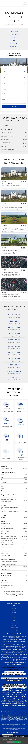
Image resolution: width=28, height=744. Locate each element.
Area (14, 617)
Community (14, 615)
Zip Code (14, 612)
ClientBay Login (14, 627)
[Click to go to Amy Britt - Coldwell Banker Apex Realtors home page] (5, 3)
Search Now (13, 106)
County (14, 608)
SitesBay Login (14, 630)
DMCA (14, 625)
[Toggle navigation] (25, 3)
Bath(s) (3, 87)
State (14, 605)
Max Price (4, 75)
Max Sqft (4, 99)
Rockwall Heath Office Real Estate (14, 603)
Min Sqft (4, 93)
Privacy (14, 620)
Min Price (4, 68)
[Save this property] (25, 169)
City (14, 610)
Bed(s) (3, 81)
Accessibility (14, 623)
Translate (24, 735)
